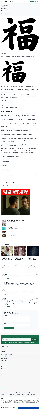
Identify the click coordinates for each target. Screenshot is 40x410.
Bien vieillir (3, 385)
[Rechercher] (29, 1)
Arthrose (3, 381)
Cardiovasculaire (12, 394)
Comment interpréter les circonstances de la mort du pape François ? (7, 259)
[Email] (12, 170)
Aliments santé (4, 370)
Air (2, 392)
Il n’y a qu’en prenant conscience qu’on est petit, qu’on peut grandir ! (32, 259)
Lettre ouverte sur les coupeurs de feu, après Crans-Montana (16, 220)
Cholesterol (23, 394)
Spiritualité (6, 5)
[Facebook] (6, 170)
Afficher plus (3, 387)
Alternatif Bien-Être (5, 372)
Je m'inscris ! (34, 339)
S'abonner (34, 1)
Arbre (17, 392)
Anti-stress (3, 378)
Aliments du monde (5, 368)
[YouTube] (8, 186)
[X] (8, 170)
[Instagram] (5, 186)
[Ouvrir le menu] (38, 1)
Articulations (3, 383)
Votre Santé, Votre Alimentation (7, 354)
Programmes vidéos (5, 358)
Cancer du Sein (4, 394)
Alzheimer (3, 374)
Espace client (3, 360)
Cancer (30, 392)
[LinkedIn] (10, 170)
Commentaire (6, 315)
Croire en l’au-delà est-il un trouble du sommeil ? (19, 259)
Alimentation (3, 366)
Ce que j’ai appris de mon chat (11, 234)
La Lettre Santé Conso (5, 356)
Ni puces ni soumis (9, 227)
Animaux (3, 376)
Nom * (5, 323)
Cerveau (18, 394)
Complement (33, 394)
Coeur (28, 394)
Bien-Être (25, 392)
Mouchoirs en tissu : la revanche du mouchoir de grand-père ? (16, 223)
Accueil (2, 5)
